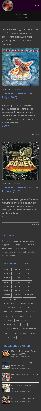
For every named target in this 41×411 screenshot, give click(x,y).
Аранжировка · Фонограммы (14, 248)
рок (13, 337)
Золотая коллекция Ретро (25, 312)
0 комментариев (24, 357)
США (23, 325)
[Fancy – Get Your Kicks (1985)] (6, 400)
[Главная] (13, 18)
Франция (7, 333)
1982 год (27, 286)
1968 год (7, 269)
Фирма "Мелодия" (29, 329)
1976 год (27, 278)
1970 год (27, 269)
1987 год (17, 295)
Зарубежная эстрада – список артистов (18, 245)
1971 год (7, 273)
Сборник (32, 325)
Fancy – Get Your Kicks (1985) (24, 399)
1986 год (7, 295)
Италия (33, 316)
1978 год (17, 282)
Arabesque (28, 295)
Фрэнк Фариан (20, 333)
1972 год (17, 273)
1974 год (7, 278)
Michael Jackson (10, 303)
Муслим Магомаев (11, 325)
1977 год (7, 282)
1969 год (17, 269)
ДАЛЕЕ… (6, 126)
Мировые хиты (22, 320)
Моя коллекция (8, 256)
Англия (22, 308)
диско (6, 337)
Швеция (32, 333)
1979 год (27, 282)
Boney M (17, 299)
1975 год (17, 278)
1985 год (27, 291)
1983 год (7, 291)
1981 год (17, 286)
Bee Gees (7, 299)
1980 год (7, 286)
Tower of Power (22, 18)
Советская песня (11, 329)
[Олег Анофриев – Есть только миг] (6, 377)
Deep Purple (30, 299)
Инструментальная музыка (15, 316)
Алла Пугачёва (9, 308)
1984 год (17, 291)
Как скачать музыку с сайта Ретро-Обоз (18, 252)
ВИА (29, 308)
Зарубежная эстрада (11, 89)
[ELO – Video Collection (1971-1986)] (6, 388)
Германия (8, 312)
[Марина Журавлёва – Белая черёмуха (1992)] (6, 354)
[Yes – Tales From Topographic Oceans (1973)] (6, 365)
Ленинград (8, 320)
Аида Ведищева (27, 303)
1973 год (27, 273)
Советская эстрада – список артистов (18, 241)
